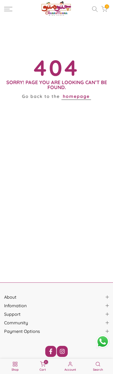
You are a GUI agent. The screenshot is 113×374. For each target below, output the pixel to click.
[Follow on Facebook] (50, 351)
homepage (76, 96)
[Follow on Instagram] (62, 351)
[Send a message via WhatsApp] (102, 341)
